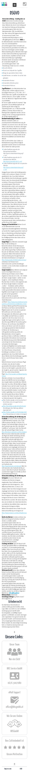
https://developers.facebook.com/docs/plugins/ (14, 432)
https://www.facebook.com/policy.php (11, 466)
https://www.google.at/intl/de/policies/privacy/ (14, 260)
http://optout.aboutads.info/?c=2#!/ (12, 161)
